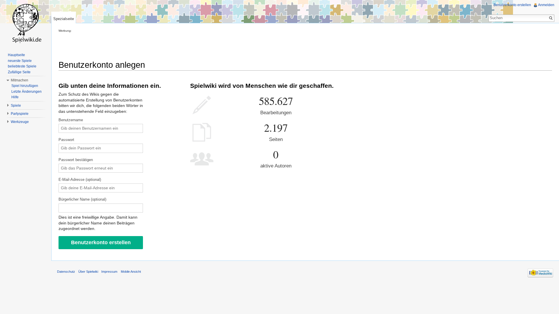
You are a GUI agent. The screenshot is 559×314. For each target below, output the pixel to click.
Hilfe (15, 97)
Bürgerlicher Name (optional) (82, 199)
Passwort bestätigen (76, 160)
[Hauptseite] (25, 23)
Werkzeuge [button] (20, 122)
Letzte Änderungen (26, 92)
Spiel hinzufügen (24, 86)
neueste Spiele (20, 61)
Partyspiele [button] (20, 114)
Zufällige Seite (19, 72)
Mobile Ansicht (131, 271)
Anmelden (546, 5)
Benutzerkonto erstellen (512, 5)
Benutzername (71, 120)
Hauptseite (16, 55)
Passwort (66, 140)
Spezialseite (63, 19)
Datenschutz (66, 271)
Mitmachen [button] (19, 80)
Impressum (109, 271)
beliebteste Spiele (22, 66)
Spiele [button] (16, 106)
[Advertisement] (164, 45)
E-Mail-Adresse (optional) (80, 180)
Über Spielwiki (88, 271)
